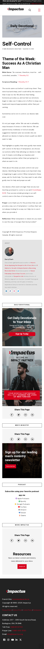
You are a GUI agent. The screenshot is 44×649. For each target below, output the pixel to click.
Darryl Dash (18, 49)
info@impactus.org (15, 634)
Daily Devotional (8, 49)
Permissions (37, 610)
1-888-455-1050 (36, 4)
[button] (30, 10)
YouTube (23, 507)
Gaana (23, 515)
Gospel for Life (18, 276)
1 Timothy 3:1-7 (23, 82)
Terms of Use (17, 610)
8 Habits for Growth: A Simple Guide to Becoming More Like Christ (21, 268)
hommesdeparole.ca (20, 599)
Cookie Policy (27, 610)
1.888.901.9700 (16, 627)
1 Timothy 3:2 (23, 75)
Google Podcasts (23, 504)
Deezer (23, 513)
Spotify (23, 501)
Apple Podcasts (23, 499)
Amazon (23, 510)
